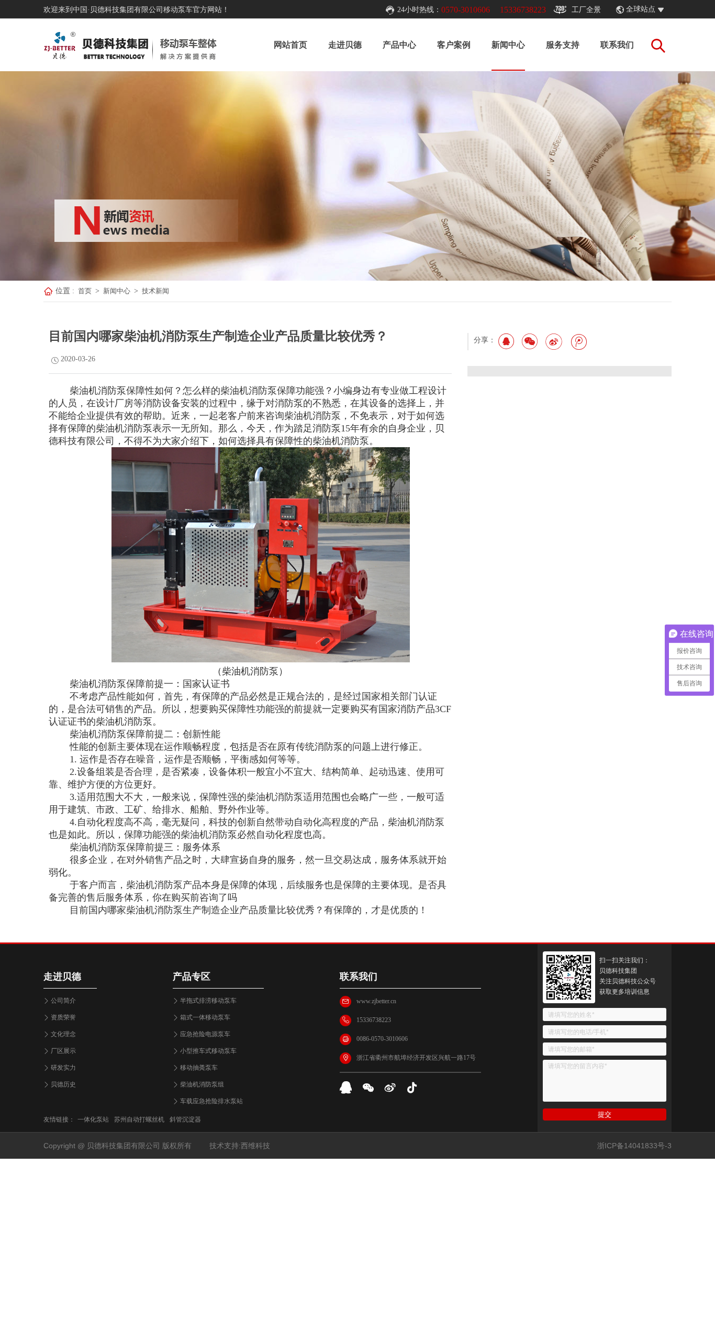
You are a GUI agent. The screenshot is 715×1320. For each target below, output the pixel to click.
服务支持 (562, 44)
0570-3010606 (465, 9)
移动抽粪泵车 (199, 1067)
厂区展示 (63, 1051)
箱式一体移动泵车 (205, 1017)
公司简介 (63, 1000)
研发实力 (63, 1067)
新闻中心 (508, 44)
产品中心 (399, 44)
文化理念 (63, 1034)
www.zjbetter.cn (376, 1001)
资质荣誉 (63, 1017)
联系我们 (617, 44)
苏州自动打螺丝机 (139, 1119)
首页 (85, 291)
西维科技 (255, 1145)
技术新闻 (155, 291)
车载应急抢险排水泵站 (211, 1101)
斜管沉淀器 (185, 1119)
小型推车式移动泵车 (208, 1051)
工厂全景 (586, 10)
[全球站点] (666, 10)
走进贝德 (345, 44)
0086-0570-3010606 (382, 1038)
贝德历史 (63, 1084)
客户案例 (454, 44)
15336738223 (523, 9)
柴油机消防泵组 (202, 1084)
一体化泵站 (93, 1119)
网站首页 (290, 44)
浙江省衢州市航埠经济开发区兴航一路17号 (416, 1057)
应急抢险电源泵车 (205, 1034)
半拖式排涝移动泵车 (208, 1000)
